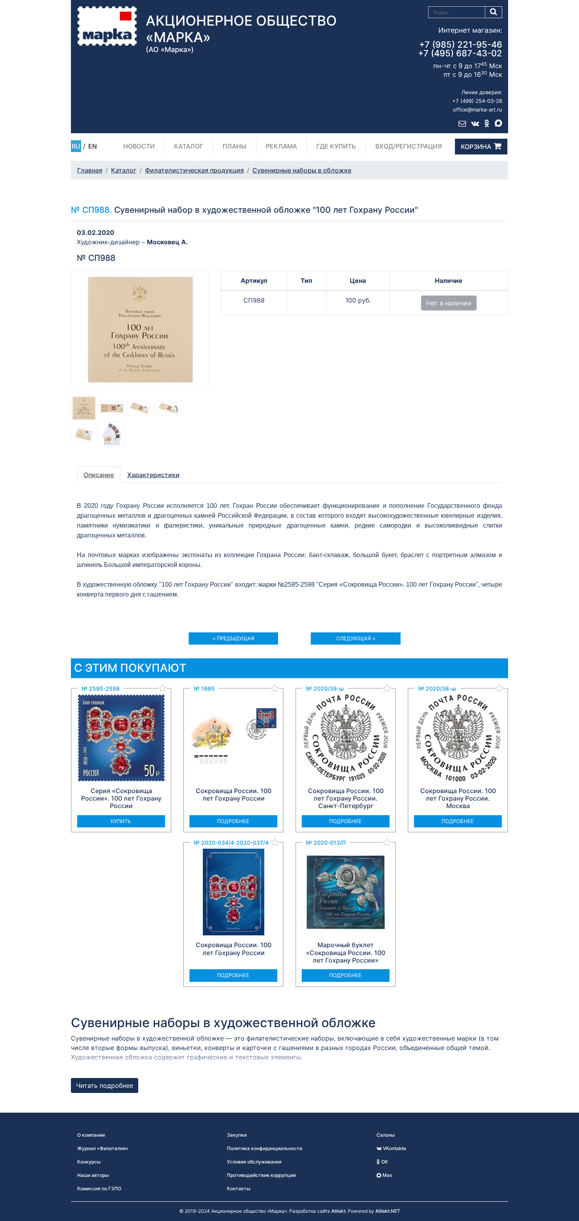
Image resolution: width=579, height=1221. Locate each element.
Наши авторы (93, 1175)
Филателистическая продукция (194, 170)
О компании (91, 1135)
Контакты (238, 1188)
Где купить (336, 146)
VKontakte (394, 1148)
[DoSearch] (493, 12)
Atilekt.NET (387, 1211)
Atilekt (338, 1211)
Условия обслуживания (254, 1162)
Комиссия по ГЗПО (99, 1188)
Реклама (281, 146)
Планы (235, 146)
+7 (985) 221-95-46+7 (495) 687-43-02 (460, 48)
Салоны (386, 1135)
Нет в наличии (448, 303)
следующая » (355, 638)
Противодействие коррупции (261, 1175)
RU (76, 146)
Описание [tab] (99, 475)
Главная (89, 170)
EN (92, 146)
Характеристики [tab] (153, 475)
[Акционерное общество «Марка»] (107, 26)
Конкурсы (88, 1162)
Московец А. (167, 242)
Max (386, 1175)
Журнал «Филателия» (102, 1148)
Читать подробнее (104, 1085)
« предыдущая (233, 638)
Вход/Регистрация (408, 146)
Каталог (188, 146)
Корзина (476, 147)
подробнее (233, 821)
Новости (139, 146)
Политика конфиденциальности (264, 1148)
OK (384, 1162)
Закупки (237, 1135)
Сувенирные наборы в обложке (301, 170)
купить (121, 821)
